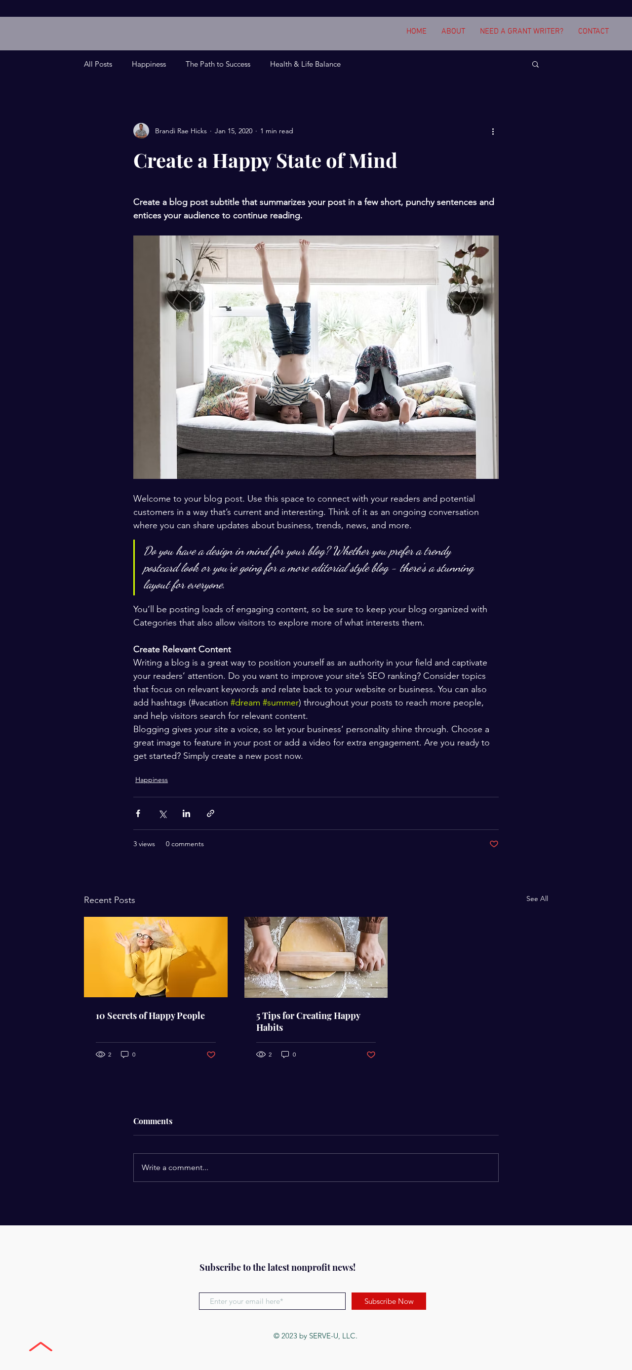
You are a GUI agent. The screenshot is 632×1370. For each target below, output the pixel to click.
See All (537, 898)
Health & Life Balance (305, 64)
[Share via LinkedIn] (186, 813)
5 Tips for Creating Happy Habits (308, 1021)
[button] (535, 64)
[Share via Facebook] (138, 813)
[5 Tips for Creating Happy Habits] (316, 957)
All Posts (98, 64)
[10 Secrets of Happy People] (156, 957)
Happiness (149, 64)
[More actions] (493, 131)
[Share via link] (210, 813)
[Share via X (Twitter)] (162, 813)
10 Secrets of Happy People (150, 1015)
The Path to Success (218, 64)
